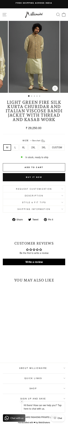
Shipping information (33, 209)
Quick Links (33, 378)
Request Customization (34, 189)
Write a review (34, 262)
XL (23, 147)
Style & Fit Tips (34, 202)
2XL (33, 147)
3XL (44, 147)
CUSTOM (57, 147)
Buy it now (34, 177)
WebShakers (44, 422)
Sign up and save (33, 398)
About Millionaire (33, 368)
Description (34, 195)
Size (32, 140)
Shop (33, 388)
